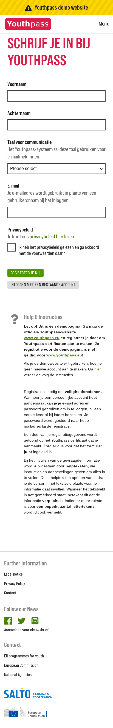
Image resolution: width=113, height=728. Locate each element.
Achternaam (18, 113)
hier (97, 369)
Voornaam (16, 84)
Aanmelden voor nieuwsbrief (26, 629)
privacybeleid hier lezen (52, 236)
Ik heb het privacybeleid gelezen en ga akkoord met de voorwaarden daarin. (59, 250)
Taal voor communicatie (29, 142)
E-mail (13, 185)
